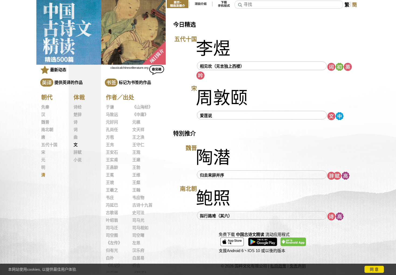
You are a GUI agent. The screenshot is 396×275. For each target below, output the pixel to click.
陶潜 (213, 157)
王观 (136, 152)
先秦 (45, 107)
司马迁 (112, 228)
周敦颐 (222, 98)
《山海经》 (142, 107)
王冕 (110, 175)
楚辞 (78, 114)
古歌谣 (112, 213)
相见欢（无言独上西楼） (222, 66)
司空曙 (138, 235)
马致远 (112, 114)
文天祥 (138, 130)
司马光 (138, 220)
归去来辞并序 (212, 175)
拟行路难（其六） (216, 216)
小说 (78, 160)
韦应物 (138, 197)
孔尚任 (112, 130)
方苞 (110, 137)
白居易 (138, 258)
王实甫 (112, 160)
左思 (136, 243)
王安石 (112, 152)
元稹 (136, 122)
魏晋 (45, 122)
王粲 (136, 182)
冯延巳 (112, 205)
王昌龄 (112, 167)
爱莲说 (206, 115)
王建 (136, 160)
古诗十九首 (142, 205)
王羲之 (112, 190)
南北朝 (47, 130)
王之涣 (138, 137)
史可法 (138, 213)
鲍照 (213, 198)
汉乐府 (138, 250)
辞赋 (78, 152)
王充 (110, 145)
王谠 (110, 182)
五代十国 (49, 145)
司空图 (112, 235)
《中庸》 (140, 114)
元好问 (112, 122)
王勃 (136, 167)
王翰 (136, 190)
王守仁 (138, 145)
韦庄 (110, 197)
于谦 (110, 107)
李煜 (213, 48)
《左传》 (114, 243)
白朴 (110, 258)
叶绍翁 (112, 220)
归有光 (112, 250)
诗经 (78, 107)
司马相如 (140, 228)
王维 (136, 175)
